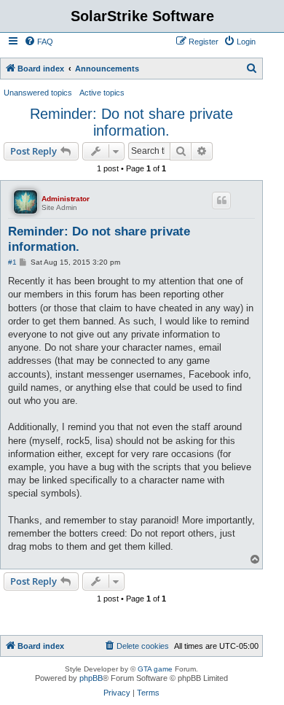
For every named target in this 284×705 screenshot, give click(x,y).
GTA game (155, 669)
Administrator (66, 199)
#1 (12, 262)
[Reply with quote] (221, 200)
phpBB (91, 678)
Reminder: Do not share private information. (131, 122)
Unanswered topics (38, 92)
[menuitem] (38, 41)
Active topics (102, 92)
